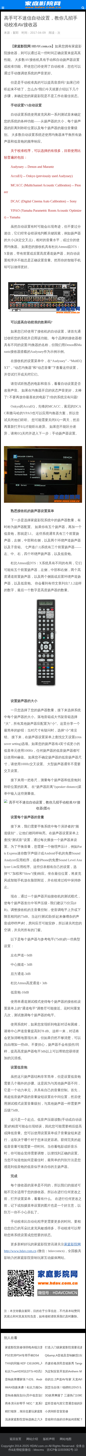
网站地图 (65, 1439)
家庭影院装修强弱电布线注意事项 (27, 1347)
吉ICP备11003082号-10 (62, 1449)
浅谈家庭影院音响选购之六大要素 (27, 1419)
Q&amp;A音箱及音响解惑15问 (64, 1355)
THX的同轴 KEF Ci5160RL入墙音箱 (28, 1363)
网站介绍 (32, 1439)
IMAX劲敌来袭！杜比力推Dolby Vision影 (31, 1387)
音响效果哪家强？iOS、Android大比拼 (30, 1379)
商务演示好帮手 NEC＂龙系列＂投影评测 (32, 1403)
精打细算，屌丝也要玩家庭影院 (25, 1411)
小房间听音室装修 (56, 1411)
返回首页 (15, 1439)
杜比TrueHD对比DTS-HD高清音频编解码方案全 (36, 1371)
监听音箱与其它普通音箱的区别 (65, 1403)
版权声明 (49, 1439)
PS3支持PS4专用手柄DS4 (22, 1355)
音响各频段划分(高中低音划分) (25, 1395)
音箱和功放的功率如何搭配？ (64, 1419)
